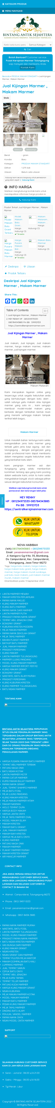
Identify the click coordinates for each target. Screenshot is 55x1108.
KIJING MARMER (10, 840)
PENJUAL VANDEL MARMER (16, 1014)
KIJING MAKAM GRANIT (14, 669)
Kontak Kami (27, 67)
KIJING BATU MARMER (14, 606)
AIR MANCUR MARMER (14, 856)
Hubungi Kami (28, 199)
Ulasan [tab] (30, 266)
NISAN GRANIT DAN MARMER (17, 954)
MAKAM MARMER (11, 846)
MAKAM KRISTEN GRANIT (15, 853)
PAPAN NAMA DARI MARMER (17, 610)
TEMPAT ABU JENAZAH (14, 974)
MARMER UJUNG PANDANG (16, 659)
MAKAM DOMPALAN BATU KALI (18, 961)
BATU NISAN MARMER (13, 689)
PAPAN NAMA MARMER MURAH (18, 925)
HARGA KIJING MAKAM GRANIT (18, 987)
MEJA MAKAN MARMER (14, 629)
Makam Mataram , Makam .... (43, 219)
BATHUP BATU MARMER (15, 643)
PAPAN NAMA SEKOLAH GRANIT (19, 633)
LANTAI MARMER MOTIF (14, 774)
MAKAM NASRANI (11, 804)
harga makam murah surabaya (30, 572)
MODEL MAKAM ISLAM (14, 820)
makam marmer (20, 577)
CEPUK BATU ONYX (12, 971)
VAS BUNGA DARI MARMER (16, 945)
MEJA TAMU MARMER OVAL (16, 817)
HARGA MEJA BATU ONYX (16, 836)
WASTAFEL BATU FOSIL (14, 928)
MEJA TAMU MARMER (13, 636)
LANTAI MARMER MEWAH (15, 593)
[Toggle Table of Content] (43, 310)
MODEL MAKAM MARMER (15, 997)
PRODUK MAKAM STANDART (24, 76)
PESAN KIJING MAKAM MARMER (19, 1004)
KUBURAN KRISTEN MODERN (17, 626)
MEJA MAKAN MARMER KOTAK (18, 994)
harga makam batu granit (18, 569)
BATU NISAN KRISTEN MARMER (18, 941)
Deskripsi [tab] (12, 266)
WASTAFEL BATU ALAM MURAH (18, 676)
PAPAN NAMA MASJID (13, 600)
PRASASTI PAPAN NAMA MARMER (20, 938)
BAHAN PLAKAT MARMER (15, 639)
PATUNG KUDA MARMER (15, 984)
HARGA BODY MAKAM (14, 810)
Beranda (6, 76)
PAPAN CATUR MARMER (14, 777)
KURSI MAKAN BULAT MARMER (18, 781)
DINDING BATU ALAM (13, 1010)
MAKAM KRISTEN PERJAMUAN (18, 597)
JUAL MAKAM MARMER (14, 646)
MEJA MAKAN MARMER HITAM (18, 800)
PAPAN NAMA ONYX (12, 1017)
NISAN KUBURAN (11, 991)
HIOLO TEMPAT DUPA (13, 807)
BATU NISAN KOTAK (12, 771)
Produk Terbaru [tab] (16, 273)
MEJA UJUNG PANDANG (15, 794)
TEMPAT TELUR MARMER (15, 981)
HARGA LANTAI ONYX (13, 813)
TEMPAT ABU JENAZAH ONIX (17, 620)
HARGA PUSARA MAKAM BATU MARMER (23, 761)
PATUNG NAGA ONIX (13, 767)
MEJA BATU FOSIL (11, 790)
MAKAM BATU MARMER (14, 1001)
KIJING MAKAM (10, 653)
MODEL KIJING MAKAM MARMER (19, 662)
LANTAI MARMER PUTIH (14, 613)
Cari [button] (28, 49)
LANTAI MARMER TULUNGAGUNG (19, 656)
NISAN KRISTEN (10, 951)
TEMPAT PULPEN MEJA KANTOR (19, 958)
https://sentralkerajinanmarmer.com (29, 509)
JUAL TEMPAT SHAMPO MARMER (19, 787)
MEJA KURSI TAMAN (12, 978)
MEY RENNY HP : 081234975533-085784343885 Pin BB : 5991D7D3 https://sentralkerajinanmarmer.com (26, 322)
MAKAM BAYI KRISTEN (14, 833)
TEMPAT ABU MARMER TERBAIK (19, 764)
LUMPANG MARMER (12, 964)
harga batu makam (21, 566)
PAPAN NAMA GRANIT (13, 784)
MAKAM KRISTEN (11, 823)
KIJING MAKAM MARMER (15, 603)
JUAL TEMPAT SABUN (13, 968)
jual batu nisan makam (16, 575)
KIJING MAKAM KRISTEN (15, 797)
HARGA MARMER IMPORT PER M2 (20, 666)
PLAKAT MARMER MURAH (15, 850)
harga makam (39, 566)
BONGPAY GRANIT (12, 623)
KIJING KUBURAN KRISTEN (16, 682)
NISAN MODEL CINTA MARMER (18, 1020)
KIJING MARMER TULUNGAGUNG (19, 686)
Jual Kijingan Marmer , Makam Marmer (27, 315)
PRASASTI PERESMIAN (14, 649)
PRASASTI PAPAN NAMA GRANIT (19, 616)
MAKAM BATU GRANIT (14, 827)
